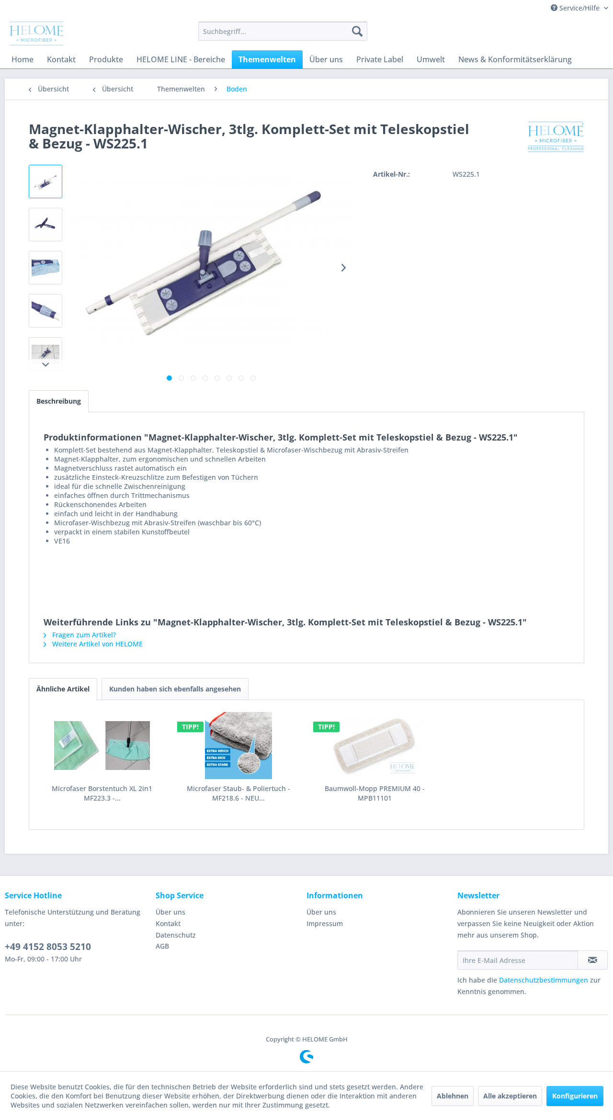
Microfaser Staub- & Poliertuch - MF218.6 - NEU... (238, 793)
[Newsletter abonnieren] (593, 960)
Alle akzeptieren (510, 1095)
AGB (162, 945)
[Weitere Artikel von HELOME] (556, 138)
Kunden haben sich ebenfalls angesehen (175, 688)
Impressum (324, 923)
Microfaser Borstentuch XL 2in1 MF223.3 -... (102, 793)
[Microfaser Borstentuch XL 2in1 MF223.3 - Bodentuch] (102, 745)
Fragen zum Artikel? (83, 634)
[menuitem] (282, 31)
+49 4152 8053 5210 (48, 946)
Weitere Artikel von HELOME (96, 643)
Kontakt (168, 923)
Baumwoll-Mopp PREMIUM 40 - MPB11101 (375, 793)
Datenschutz (176, 934)
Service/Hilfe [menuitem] (579, 7)
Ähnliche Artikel (63, 688)
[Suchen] (357, 31)
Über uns (170, 911)
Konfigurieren (575, 1095)
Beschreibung (58, 401)
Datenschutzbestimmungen (543, 979)
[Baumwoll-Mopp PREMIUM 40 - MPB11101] (375, 745)
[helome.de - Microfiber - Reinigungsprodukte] (36, 33)
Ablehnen (452, 1095)
